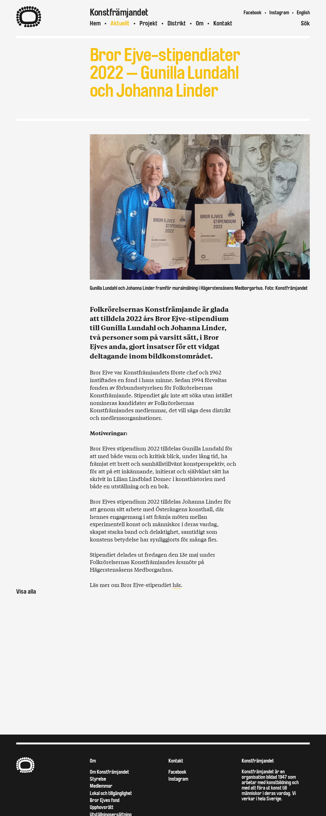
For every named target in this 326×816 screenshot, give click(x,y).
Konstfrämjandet (258, 761)
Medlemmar (101, 786)
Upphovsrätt (101, 807)
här (177, 585)
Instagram (279, 13)
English (303, 13)
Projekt (148, 23)
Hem (95, 23)
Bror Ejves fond (104, 800)
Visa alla (26, 591)
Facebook (252, 13)
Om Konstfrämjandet (109, 772)
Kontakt (222, 23)
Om (199, 23)
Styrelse (98, 779)
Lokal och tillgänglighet (111, 793)
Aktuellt (120, 23)
